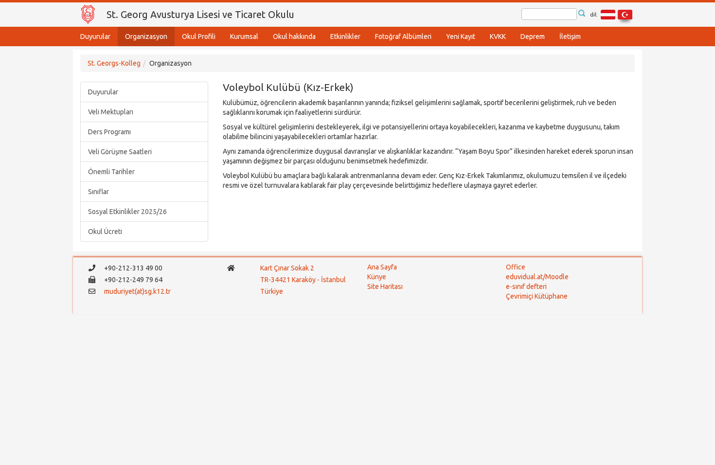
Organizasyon (146, 36)
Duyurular (95, 36)
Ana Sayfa (382, 267)
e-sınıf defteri (526, 286)
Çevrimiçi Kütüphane (537, 296)
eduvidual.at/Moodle (537, 277)
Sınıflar (98, 192)
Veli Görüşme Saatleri (120, 152)
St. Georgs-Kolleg (114, 63)
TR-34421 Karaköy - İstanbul (303, 280)
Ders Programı (109, 132)
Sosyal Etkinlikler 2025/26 (127, 211)
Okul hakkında (294, 36)
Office (515, 267)
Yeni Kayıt (460, 36)
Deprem (532, 36)
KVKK (498, 36)
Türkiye (272, 291)
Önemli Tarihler (111, 172)
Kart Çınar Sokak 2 (287, 268)
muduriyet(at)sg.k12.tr (137, 291)
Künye (376, 277)
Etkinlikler (345, 36)
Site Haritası (385, 286)
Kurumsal (244, 36)
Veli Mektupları (110, 112)
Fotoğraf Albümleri (403, 36)
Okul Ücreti (105, 231)
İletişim (570, 36)
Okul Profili (198, 36)
